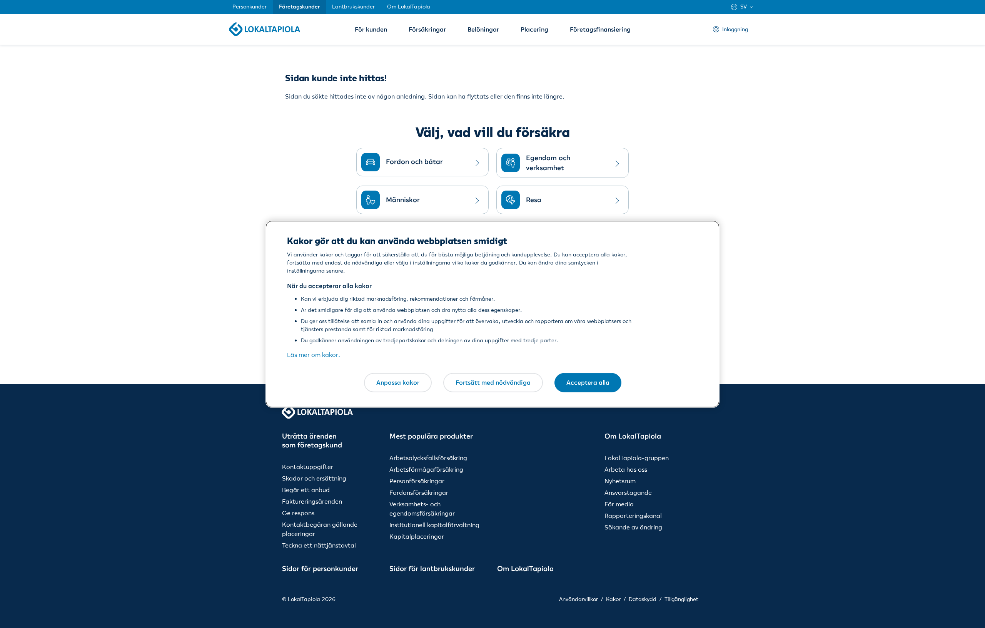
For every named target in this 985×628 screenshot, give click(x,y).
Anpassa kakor (397, 382)
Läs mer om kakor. (313, 354)
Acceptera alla (587, 382)
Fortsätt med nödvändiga (493, 382)
